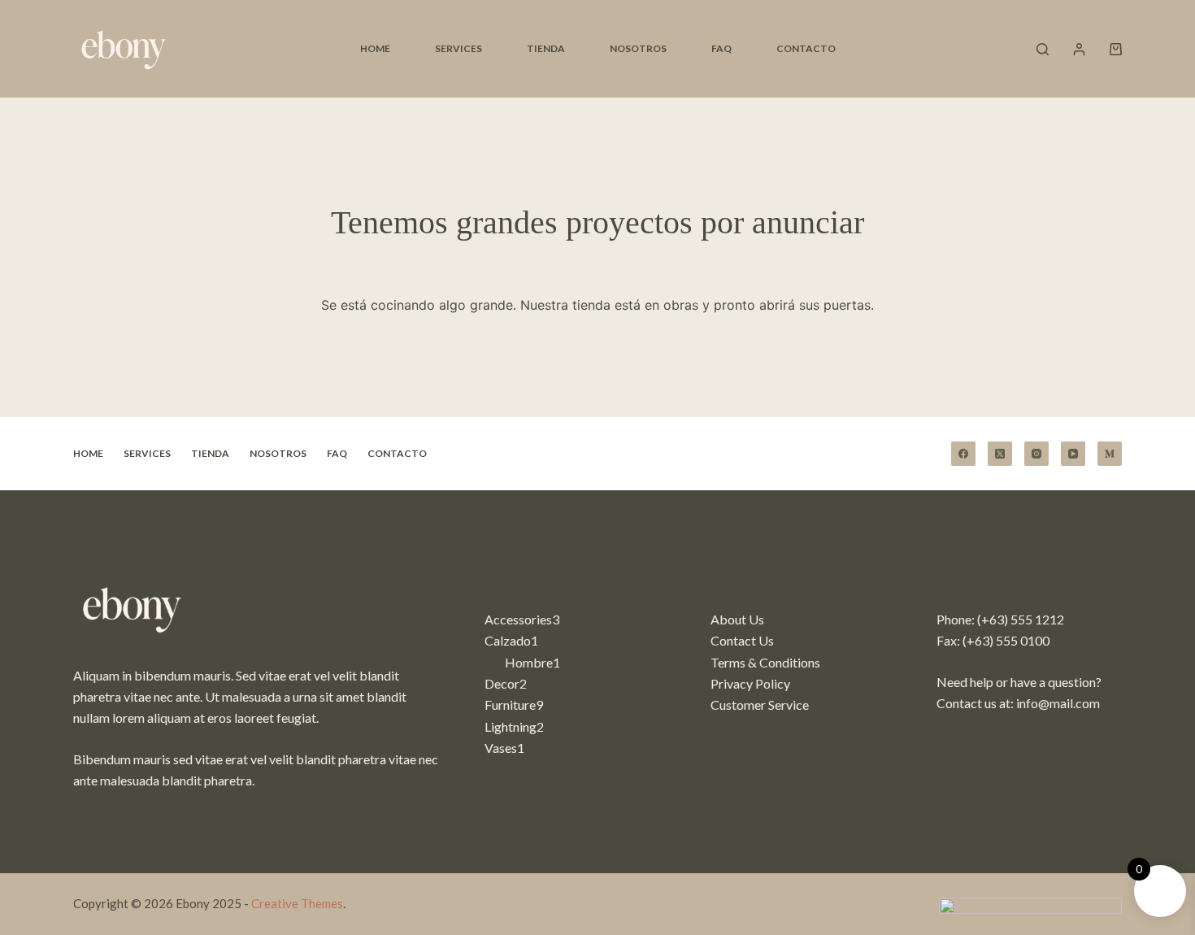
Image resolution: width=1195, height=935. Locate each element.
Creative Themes (297, 903)
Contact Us (742, 640)
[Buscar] (1042, 49)
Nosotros (638, 48)
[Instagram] (1036, 453)
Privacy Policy (750, 683)
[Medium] (1109, 453)
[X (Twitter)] (1000, 453)
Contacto (806, 48)
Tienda (546, 48)
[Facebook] (963, 453)
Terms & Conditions (765, 662)
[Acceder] (1079, 49)
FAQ (721, 48)
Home (375, 48)
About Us (737, 619)
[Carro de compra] (1116, 49)
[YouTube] (1073, 453)
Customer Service (759, 704)
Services (458, 48)
